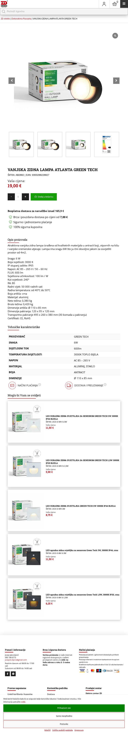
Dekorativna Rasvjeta (21, 19)
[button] (116, 81)
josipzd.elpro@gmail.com (16, 660)
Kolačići (47, 730)
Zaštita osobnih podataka (62, 730)
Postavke (64, 724)
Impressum (79, 730)
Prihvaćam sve (64, 708)
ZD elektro (5, 19)
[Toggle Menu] (124, 4)
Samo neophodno (64, 716)
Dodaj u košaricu (45, 197)
